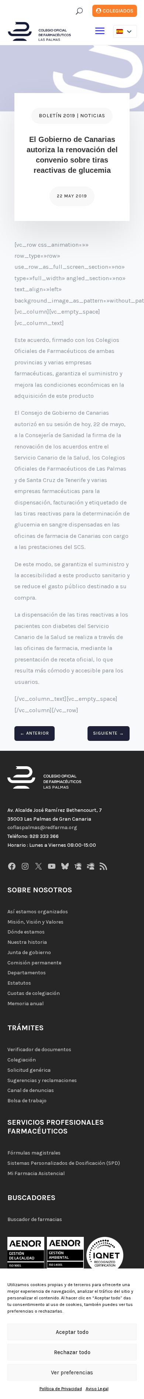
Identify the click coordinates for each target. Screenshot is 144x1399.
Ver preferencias (72, 1372)
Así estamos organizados (37, 912)
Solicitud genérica (29, 1070)
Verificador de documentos (39, 1049)
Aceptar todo (72, 1332)
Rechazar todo (72, 1352)
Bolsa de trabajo (27, 1101)
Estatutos (19, 983)
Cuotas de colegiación (33, 993)
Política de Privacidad (61, 1388)
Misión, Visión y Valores (35, 922)
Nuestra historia (27, 942)
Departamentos (26, 973)
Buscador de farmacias (34, 1219)
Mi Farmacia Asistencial (36, 1173)
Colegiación (21, 1060)
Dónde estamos (26, 932)
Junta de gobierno (29, 952)
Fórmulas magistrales (34, 1153)
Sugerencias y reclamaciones (42, 1080)
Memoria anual (25, 1003)
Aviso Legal (97, 1388)
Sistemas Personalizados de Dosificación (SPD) (63, 1163)
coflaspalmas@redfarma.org (42, 827)
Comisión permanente (34, 963)
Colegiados (118, 11)
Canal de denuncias (30, 1090)
